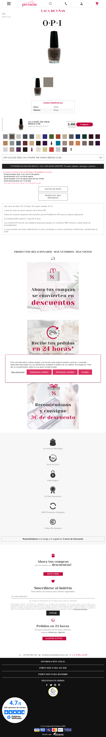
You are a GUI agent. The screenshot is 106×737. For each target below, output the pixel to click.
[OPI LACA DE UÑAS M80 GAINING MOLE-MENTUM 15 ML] (64, 145)
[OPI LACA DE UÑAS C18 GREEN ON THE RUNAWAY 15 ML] (51, 138)
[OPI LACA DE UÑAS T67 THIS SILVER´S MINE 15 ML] (12, 151)
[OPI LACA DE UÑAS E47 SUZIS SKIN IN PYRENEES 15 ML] (71, 138)
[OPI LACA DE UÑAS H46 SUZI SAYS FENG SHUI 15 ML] (58, 145)
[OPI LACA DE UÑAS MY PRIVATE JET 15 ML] (25, 138)
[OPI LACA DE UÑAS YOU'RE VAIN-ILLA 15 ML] (38, 138)
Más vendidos (64, 251)
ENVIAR (52, 613)
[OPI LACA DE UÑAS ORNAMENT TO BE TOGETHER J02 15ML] (58, 151)
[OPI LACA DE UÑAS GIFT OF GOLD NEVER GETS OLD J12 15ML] (45, 151)
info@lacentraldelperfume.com (55, 655)
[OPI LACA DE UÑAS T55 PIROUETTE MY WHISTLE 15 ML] (5, 151)
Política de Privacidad (80, 609)
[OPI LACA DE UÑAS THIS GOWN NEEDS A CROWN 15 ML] (5, 138)
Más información (18, 372)
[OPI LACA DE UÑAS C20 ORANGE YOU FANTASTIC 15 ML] (58, 138)
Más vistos (83, 251)
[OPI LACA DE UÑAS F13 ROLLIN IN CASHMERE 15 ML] (5, 145)
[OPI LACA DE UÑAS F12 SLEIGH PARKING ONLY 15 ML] (97, 138)
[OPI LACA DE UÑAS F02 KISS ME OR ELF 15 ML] (45, 145)
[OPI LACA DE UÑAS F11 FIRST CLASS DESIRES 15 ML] (91, 138)
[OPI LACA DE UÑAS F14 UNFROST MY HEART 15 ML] (12, 145)
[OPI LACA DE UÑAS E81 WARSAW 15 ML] (78, 138)
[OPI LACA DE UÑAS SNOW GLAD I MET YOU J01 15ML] (38, 151)
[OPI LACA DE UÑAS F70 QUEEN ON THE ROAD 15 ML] (38, 145)
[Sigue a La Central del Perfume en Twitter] (51, 685)
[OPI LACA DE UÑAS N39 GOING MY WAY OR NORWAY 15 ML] (71, 145)
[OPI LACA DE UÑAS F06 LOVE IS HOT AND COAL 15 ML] (51, 145)
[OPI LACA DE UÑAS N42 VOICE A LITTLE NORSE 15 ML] (84, 145)
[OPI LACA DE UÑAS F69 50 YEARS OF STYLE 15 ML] (31, 145)
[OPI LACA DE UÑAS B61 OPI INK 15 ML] (45, 138)
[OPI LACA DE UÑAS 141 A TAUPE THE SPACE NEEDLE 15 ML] (12, 138)
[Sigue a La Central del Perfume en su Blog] (55, 685)
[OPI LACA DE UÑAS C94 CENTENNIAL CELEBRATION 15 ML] (64, 138)
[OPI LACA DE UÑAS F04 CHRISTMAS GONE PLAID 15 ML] (84, 138)
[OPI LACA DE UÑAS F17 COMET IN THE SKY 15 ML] (18, 145)
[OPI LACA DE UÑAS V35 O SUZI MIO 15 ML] (18, 151)
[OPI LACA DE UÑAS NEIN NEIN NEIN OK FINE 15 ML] (31, 138)
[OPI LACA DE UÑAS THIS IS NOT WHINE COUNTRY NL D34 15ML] (31, 151)
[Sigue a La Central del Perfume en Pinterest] (59, 685)
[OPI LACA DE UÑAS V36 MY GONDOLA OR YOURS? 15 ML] (25, 151)
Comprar (84, 124)
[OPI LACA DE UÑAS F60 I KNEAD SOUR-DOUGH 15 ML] (25, 145)
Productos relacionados (33, 251)
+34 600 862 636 (29, 655)
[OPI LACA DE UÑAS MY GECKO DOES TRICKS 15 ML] (71, 151)
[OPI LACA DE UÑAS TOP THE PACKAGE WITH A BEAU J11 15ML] (64, 151)
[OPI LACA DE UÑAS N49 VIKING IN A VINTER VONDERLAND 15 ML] (97, 145)
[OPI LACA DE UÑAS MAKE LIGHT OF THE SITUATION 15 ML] (18, 138)
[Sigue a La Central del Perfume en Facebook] (47, 685)
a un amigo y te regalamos (53, 539)
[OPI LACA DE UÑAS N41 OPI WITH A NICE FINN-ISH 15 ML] (78, 145)
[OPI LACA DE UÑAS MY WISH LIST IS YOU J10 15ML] (51, 151)
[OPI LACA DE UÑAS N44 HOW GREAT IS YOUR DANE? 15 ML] (91, 145)
